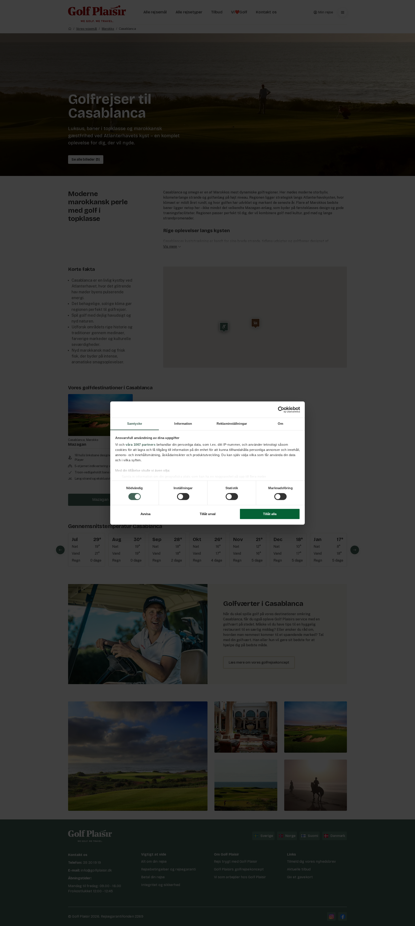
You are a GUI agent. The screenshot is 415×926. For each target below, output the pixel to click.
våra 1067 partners (140, 444)
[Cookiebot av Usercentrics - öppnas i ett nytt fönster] (281, 409)
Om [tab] (280, 423)
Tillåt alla (269, 514)
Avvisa (145, 514)
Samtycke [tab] (134, 423)
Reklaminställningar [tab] (232, 423)
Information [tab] (183, 423)
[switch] (183, 496)
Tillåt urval (207, 514)
